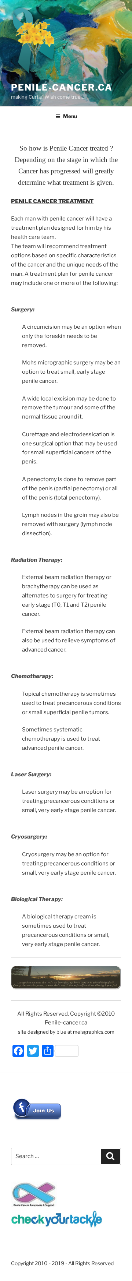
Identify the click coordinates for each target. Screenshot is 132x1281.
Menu (70, 116)
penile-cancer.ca (62, 87)
